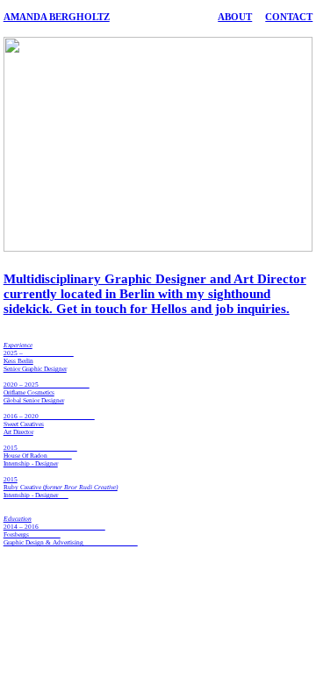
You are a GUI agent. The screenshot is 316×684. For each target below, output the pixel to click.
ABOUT (235, 16)
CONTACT (288, 16)
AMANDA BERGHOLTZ (57, 16)
